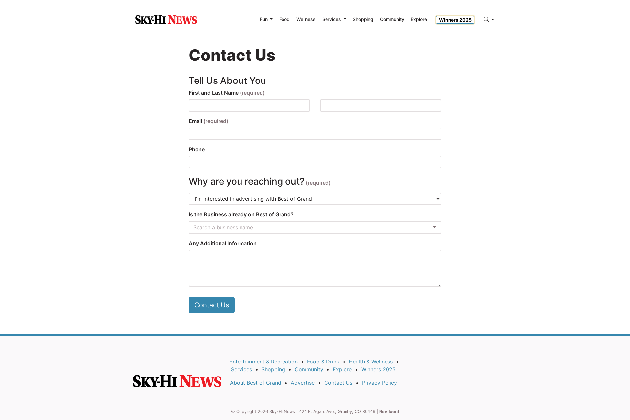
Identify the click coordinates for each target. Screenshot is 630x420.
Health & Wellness (371, 361)
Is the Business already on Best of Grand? (241, 214)
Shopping (273, 369)
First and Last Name (227, 92)
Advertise (303, 382)
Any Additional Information (223, 243)
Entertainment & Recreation (263, 361)
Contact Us (211, 305)
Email (208, 121)
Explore (419, 19)
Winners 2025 (455, 20)
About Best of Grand (255, 382)
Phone (197, 149)
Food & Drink (323, 361)
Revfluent (389, 411)
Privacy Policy (379, 382)
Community (309, 369)
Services (241, 369)
